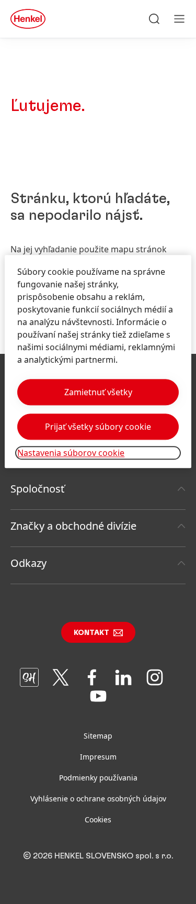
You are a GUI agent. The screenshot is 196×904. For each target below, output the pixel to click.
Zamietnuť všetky (98, 392)
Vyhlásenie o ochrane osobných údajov (98, 798)
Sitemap (98, 736)
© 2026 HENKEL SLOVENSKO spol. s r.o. (98, 856)
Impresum (98, 757)
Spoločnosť (37, 489)
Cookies (98, 819)
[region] (98, 361)
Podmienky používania (98, 778)
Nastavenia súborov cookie (70, 452)
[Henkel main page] (27, 18)
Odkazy (28, 563)
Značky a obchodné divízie (73, 526)
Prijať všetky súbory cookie (98, 426)
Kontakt (91, 633)
